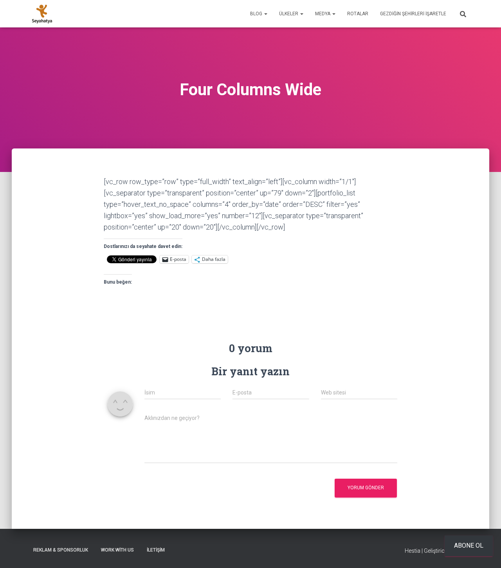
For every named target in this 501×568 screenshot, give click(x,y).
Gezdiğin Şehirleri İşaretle (413, 13)
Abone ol (468, 545)
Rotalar (357, 13)
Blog (256, 13)
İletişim (156, 550)
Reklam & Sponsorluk (60, 550)
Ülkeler (289, 13)
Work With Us (117, 550)
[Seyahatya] (42, 14)
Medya (323, 13)
